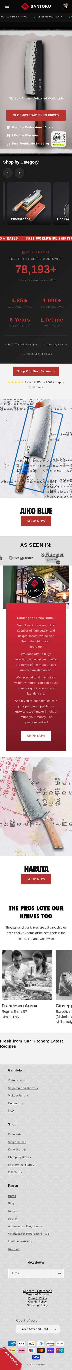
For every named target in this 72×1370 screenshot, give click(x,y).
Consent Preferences (37, 1290)
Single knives (17, 1142)
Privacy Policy (37, 1298)
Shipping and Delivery (23, 1088)
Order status (16, 1080)
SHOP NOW (36, 521)
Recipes (13, 1211)
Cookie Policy (37, 1301)
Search (13, 1218)
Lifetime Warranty (20, 1241)
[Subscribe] (59, 1273)
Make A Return (18, 1095)
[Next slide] (19, 173)
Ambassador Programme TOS (28, 1233)
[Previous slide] (8, 173)
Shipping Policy (37, 1305)
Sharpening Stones (21, 1164)
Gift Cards (15, 1172)
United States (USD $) (34, 1329)
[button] (65, 6)
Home (12, 1195)
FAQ (11, 1110)
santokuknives (39, 1364)
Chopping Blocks (19, 1157)
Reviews (13, 1249)
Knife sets (15, 1134)
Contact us (15, 1103)
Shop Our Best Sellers (34, 371)
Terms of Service (37, 1294)
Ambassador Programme (25, 1226)
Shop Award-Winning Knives (36, 115)
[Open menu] (7, 6)
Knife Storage (17, 1149)
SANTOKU (41, 6)
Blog (11, 1203)
